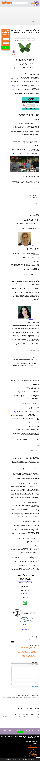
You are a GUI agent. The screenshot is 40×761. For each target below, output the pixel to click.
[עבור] (10, 3)
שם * (37, 678)
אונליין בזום (22, 593)
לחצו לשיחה (5, 3)
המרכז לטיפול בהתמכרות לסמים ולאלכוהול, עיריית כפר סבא (28, 639)
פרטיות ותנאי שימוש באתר (32, 747)
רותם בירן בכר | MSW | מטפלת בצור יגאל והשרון (28, 651)
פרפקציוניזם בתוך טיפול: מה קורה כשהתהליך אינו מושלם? (27, 720)
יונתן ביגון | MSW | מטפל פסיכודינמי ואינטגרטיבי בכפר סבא (27, 652)
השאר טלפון (6, 41)
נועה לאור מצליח (31, 319)
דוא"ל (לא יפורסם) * (35, 682)
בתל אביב (27, 593)
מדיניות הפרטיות (14, 759)
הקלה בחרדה (18, 139)
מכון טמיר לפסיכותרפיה (29, 3)
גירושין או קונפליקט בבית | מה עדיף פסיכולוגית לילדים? (27, 695)
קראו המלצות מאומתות (25, 629)
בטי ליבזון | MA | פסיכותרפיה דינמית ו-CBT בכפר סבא (27, 657)
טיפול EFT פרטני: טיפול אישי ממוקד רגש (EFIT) (29, 702)
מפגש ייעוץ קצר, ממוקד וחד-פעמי (25, 581)
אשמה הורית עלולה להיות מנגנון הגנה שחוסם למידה (28, 708)
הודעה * (37, 666)
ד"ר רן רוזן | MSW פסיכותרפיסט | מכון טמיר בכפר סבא (27, 659)
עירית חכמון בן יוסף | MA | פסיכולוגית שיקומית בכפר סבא (27, 648)
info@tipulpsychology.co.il (33, 745)
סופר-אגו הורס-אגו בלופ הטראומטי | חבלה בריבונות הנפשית (27, 714)
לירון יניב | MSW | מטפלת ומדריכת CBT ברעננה (29, 656)
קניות (37, 88)
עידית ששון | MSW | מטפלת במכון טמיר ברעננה (29, 655)
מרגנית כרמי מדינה (30, 245)
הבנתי (8, 759)
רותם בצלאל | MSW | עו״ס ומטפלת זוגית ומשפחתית (28, 647)
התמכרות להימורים (15, 86)
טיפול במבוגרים (32, 643)
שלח (5, 47)
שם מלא (7, 37)
